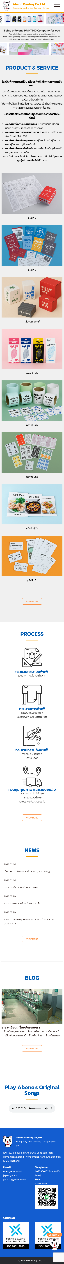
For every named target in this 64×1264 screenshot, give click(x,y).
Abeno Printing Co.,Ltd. (29, 4)
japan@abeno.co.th (13, 1175)
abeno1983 (41, 1183)
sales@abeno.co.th (13, 1171)
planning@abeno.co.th (15, 1179)
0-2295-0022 (42, 1171)
